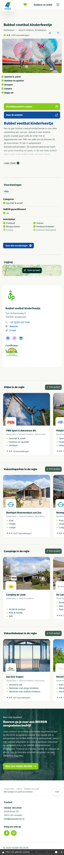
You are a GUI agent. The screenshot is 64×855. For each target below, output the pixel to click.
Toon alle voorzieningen (16, 245)
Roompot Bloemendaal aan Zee (23, 512)
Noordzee (39, 516)
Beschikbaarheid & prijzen (19, 106)
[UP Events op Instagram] (14, 338)
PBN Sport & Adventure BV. (21, 430)
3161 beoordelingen (20, 35)
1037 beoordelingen (22, 533)
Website (13, 326)
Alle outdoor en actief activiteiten (18, 792)
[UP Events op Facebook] (7, 338)
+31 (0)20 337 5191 (19, 322)
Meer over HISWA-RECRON (18, 766)
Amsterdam (40, 434)
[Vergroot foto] (32, 56)
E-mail (12, 330)
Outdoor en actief (43, 4)
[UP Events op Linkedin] (20, 338)
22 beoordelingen (21, 451)
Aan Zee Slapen (14, 676)
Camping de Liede (16, 594)
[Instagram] (14, 833)
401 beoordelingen (22, 697)
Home (19, 789)
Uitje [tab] (6, 191)
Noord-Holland (26, 434)
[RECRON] (7, 5)
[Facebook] (6, 833)
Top (57, 792)
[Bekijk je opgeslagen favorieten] (26, 4)
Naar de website (14, 115)
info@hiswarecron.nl (14, 818)
